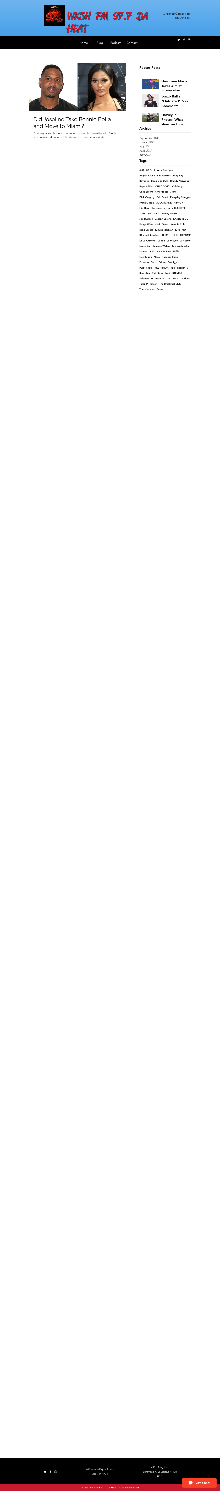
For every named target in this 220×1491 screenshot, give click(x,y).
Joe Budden (146, 218)
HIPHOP (178, 202)
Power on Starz (148, 262)
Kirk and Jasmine (149, 235)
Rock (167, 273)
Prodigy (172, 262)
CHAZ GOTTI (162, 186)
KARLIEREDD (180, 218)
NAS (152, 251)
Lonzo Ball (145, 245)
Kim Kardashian (164, 229)
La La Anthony (147, 240)
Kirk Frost (180, 229)
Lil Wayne (172, 240)
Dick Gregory (147, 197)
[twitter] (178, 40)
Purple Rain (145, 267)
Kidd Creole (146, 229)
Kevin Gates (161, 224)
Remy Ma (144, 273)
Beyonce (144, 180)
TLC (169, 278)
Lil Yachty (185, 240)
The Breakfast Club (170, 283)
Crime (173, 191)
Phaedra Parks (170, 256)
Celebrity (177, 186)
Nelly (176, 251)
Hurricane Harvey (160, 208)
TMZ (175, 278)
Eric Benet (162, 197)
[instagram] (189, 40)
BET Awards (163, 175)
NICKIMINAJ (164, 251)
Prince (162, 262)
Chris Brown (146, 191)
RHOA (164, 267)
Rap (172, 267)
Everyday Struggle (180, 197)
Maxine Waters (161, 245)
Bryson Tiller (146, 186)
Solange (144, 278)
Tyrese (160, 289)
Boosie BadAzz (159, 180)
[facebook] (184, 40)
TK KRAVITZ (157, 278)
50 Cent (150, 170)
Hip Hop (144, 208)
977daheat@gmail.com (177, 13)
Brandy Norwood (180, 180)
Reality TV (182, 267)
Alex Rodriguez (166, 170)
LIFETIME (185, 235)
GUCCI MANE (164, 202)
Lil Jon (161, 240)
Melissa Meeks (180, 245)
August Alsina (147, 175)
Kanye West (146, 224)
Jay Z (156, 213)
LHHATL (165, 235)
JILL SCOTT (178, 208)
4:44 (141, 170)
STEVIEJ (177, 273)
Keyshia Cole (177, 224)
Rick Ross (157, 273)
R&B (157, 267)
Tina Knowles (147, 289)
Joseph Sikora (163, 218)
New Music (145, 256)
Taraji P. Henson (148, 283)
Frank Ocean (146, 202)
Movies (143, 251)
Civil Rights (161, 191)
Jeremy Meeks (169, 213)
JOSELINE (145, 213)
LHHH (175, 235)
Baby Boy (178, 175)
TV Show (185, 278)
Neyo (157, 256)
